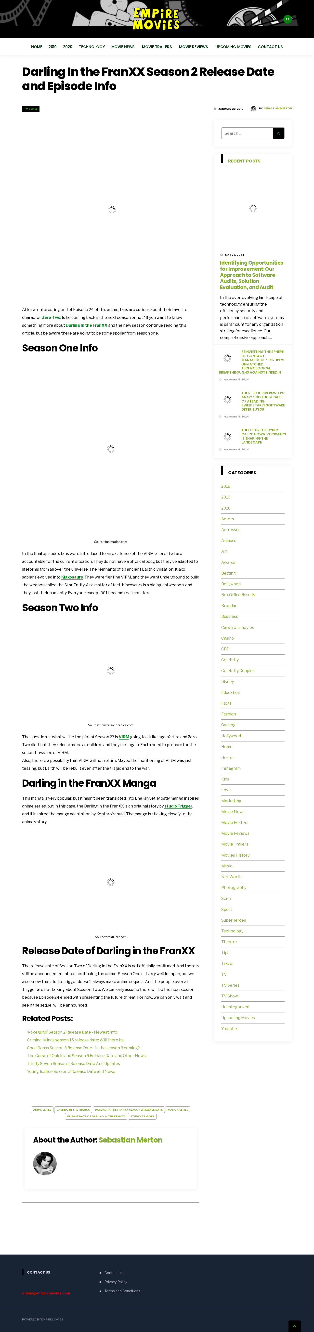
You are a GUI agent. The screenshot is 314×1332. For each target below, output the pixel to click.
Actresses (230, 529)
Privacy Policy (116, 1282)
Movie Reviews (194, 46)
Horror (227, 757)
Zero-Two (51, 317)
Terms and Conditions (122, 1291)
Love (226, 790)
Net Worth (231, 877)
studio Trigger (178, 806)
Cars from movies (237, 627)
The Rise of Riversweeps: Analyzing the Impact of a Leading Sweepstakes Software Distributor (263, 401)
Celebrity (230, 660)
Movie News (123, 46)
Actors (227, 519)
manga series (178, 1110)
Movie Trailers (157, 46)
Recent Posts (244, 161)
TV (224, 974)
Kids (225, 779)
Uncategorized (235, 1007)
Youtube (229, 1028)
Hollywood (231, 736)
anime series (42, 1110)
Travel (227, 963)
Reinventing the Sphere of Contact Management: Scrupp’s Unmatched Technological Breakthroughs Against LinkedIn (251, 362)
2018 (225, 486)
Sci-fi (226, 898)
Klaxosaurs (72, 577)
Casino (227, 638)
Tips (225, 952)
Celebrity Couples (238, 670)
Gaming (228, 725)
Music (226, 866)
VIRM (124, 737)
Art (224, 551)
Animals (228, 540)
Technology (92, 46)
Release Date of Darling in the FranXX (96, 1116)
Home (36, 46)
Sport (226, 909)
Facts (226, 703)
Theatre (229, 942)
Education (230, 692)
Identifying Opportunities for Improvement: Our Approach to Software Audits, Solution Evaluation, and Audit (251, 275)
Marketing (231, 801)
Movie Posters (235, 822)
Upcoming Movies (233, 46)
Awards (228, 562)
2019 (53, 46)
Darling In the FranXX (86, 325)
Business (229, 616)
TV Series (31, 109)
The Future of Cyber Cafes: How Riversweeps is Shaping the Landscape (263, 436)
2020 (67, 46)
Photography (233, 887)
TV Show (229, 996)
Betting (228, 573)
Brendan (229, 605)
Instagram (231, 768)
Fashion (228, 714)
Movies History (235, 855)
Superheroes (233, 920)
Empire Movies (52, 1319)
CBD (225, 649)
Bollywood (231, 584)
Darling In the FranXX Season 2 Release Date (129, 1110)
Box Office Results (238, 594)
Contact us (270, 46)
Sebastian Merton (278, 108)
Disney (227, 681)
